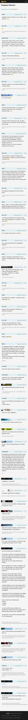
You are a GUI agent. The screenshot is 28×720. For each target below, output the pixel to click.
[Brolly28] (7, 511)
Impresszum (14, 715)
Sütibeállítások (17, 717)
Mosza (3, 343)
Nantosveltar (5, 38)
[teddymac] (7, 429)
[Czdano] (7, 629)
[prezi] (7, 491)
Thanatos (4, 665)
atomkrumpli (5, 451)
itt (8, 481)
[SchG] (7, 410)
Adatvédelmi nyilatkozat (6, 715)
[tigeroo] (7, 442)
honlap (4, 684)
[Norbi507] (7, 267)
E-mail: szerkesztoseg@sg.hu (7, 717)
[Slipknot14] (7, 95)
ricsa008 (4, 366)
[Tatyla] (7, 479)
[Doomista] (7, 525)
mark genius (5, 374)
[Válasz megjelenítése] (23, 14)
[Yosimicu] (6, 385)
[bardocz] (7, 501)
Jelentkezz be (4, 9)
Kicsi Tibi (4, 26)
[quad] (7, 420)
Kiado (3, 14)
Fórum (19, 715)
